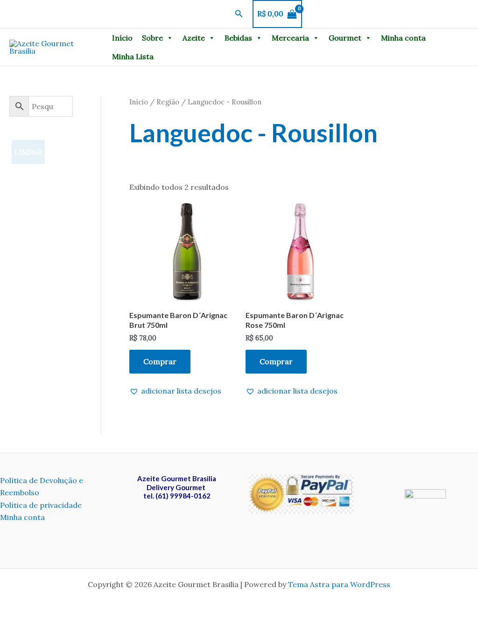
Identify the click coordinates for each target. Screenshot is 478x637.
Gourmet (345, 37)
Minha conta (403, 37)
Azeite (194, 37)
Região (167, 101)
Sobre (152, 37)
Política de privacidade (41, 505)
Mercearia (290, 37)
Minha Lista (133, 56)
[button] (239, 14)
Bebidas (238, 37)
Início (122, 37)
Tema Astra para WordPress (339, 584)
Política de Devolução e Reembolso (41, 486)
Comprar (159, 361)
